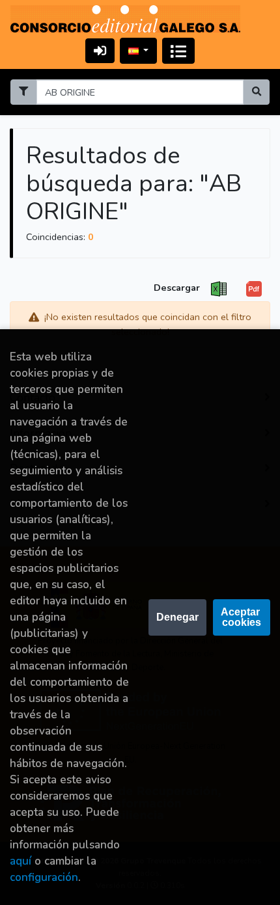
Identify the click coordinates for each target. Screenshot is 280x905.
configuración (44, 877)
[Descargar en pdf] (254, 289)
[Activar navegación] (178, 51)
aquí (20, 861)
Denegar (177, 617)
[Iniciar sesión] (100, 50)
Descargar (177, 287)
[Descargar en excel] (219, 289)
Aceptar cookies (241, 617)
